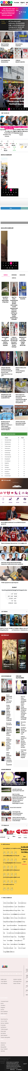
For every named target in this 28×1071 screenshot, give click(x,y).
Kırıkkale (20, 929)
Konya (12, 933)
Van (15, 948)
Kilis (4, 933)
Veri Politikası (4, 983)
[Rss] (15, 974)
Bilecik (12, 910)
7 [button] (16, 109)
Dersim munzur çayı (22, 650)
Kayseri (16, 929)
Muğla (12, 937)
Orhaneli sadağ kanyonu (22, 665)
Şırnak (16, 944)
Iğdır (4, 925)
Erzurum (24, 918)
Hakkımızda (3, 979)
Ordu (4, 940)
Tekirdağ (20, 944)
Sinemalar (3, 1031)
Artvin (12, 906)
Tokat (23, 944)
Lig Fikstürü (3, 1027)
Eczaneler (3, 1025)
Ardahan (9, 906)
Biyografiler (3, 1047)
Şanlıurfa (13, 944)
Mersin (8, 937)
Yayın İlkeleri (4, 981)
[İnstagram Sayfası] (7, 974)
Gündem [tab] (14, 275)
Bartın (23, 906)
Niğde (23, 937)
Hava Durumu (4, 1019)
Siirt (24, 939)
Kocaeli (9, 933)
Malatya (20, 933)
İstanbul (13, 925)
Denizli (23, 914)
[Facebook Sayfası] (1, 974)
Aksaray (20, 903)
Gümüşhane (17, 921)
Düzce (8, 918)
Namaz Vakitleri (5, 1023)
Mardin (5, 937)
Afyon (12, 903)
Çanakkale (13, 914)
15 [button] (12, 194)
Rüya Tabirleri (4, 1049)
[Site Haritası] (17, 974)
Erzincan (20, 918)
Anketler (3, 1045)
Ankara (12, 952)
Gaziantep (9, 921)
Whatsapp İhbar (17, 981)
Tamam (19, 1069)
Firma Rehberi (4, 1011)
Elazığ (15, 918)
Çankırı (16, 914)
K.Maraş (20, 925)
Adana (5, 903)
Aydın (15, 906)
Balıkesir (20, 906)
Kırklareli (9, 952)
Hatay (23, 921)
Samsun (20, 940)
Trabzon (5, 948)
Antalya (5, 906)
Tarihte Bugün (4, 1029)
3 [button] (6, 109)
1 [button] (3, 190)
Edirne (12, 918)
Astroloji (3, 1051)
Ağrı (15, 903)
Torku (25, 837)
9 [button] (21, 109)
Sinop (4, 944)
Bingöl (16, 910)
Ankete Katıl (15, 607)
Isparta (9, 925)
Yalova (20, 948)
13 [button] (7, 194)
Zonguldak (6, 952)
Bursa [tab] (6, 275)
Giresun (13, 921)
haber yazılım (3, 1067)
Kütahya (16, 933)
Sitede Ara (3, 1043)
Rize (12, 940)
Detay (13, 1069)
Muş (15, 937)
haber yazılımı (3, 1064)
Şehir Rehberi (4, 1035)
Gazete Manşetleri (5, 1037)
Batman (5, 910)
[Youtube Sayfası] (9, 974)
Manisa (24, 933)
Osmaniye (9, 940)
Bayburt (9, 910)
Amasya (24, 903)
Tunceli (9, 948)
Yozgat (24, 948)
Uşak (12, 948)
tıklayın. (24, 864)
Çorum (20, 914)
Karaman (5, 929)
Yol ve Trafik (4, 1021)
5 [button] (11, 109)
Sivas (8, 944)
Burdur (5, 914)
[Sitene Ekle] (20, 974)
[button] (27, 611)
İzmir (15, 925)
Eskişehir (5, 921)
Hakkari (20, 921)
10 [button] (24, 109)
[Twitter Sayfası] (4, 974)
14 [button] (9, 194)
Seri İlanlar (3, 1033)
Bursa (8, 914)
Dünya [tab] (14, 278)
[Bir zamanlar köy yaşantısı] (9, 655)
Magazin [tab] (22, 275)
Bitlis (19, 910)
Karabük (24, 925)
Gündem (3, 1005)
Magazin (3, 1007)
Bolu (23, 910)
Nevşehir (20, 937)
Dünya (2, 1009)
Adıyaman (9, 903)
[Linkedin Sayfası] (12, 974)
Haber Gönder (16, 983)
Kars (8, 929)
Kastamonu (14, 929)
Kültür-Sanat (4, 1013)
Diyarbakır (6, 918)
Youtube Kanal (4, 1001)
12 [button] (16, 192)
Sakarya (16, 940)
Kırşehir (24, 929)
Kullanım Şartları (17, 979)
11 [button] (26, 109)
